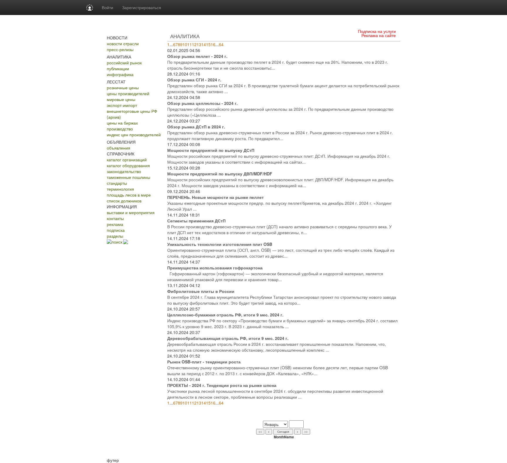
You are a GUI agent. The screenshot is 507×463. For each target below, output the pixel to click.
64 (221, 44)
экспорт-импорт (122, 105)
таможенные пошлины (128, 177)
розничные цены (123, 87)
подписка (116, 230)
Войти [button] (107, 7)
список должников (124, 201)
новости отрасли (123, 43)
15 (208, 44)
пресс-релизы (120, 49)
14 (203, 44)
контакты (115, 218)
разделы (115, 236)
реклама (115, 224)
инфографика (120, 74)
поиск (116, 242)
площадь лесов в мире (129, 195)
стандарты (117, 183)
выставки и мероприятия (131, 212)
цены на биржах (122, 123)
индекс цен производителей (134, 134)
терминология (120, 189)
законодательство (124, 171)
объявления (118, 148)
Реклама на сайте (378, 35)
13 (199, 44)
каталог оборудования (128, 165)
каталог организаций (127, 159)
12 (194, 44)
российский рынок (124, 63)
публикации (118, 68)
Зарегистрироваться (141, 7)
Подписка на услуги (377, 31)
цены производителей (128, 93)
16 (213, 44)
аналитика (185, 36)
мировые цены (121, 99)
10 (184, 44)
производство (120, 129)
